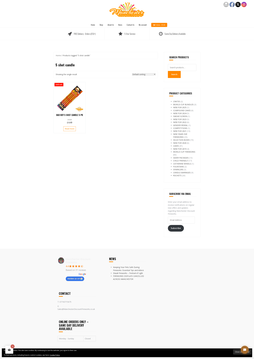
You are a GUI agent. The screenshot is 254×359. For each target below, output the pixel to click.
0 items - (160, 25)
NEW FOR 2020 (179, 143)
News (120, 24)
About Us (111, 24)
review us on (73, 278)
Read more (69, 128)
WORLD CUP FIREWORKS (184, 152)
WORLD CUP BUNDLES (183, 104)
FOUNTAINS (178, 166)
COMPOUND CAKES (182, 110)
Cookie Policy (55, 355)
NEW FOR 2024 (179, 113)
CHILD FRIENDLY (180, 160)
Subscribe (176, 228)
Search (174, 74)
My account (143, 24)
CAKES (176, 146)
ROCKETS (177, 175)
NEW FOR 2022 (179, 122)
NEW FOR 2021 (179, 131)
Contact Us (130, 24)
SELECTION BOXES (181, 140)
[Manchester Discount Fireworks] (127, 9)
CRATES (176, 101)
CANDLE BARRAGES (182, 172)
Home (93, 24)
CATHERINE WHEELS (182, 163)
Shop (101, 24)
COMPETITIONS (180, 128)
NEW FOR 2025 (179, 107)
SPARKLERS (178, 169)
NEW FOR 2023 (179, 119)
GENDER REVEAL (180, 125)
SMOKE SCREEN (180, 116)
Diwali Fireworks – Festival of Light (128, 273)
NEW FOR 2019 (179, 149)
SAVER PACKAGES (181, 158)
